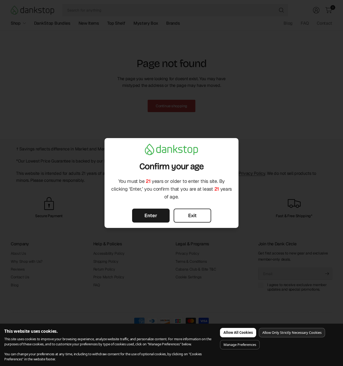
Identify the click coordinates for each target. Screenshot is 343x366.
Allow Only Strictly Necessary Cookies (292, 332)
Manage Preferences (239, 344)
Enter (150, 215)
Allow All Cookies (238, 332)
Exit (192, 215)
